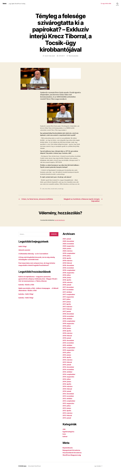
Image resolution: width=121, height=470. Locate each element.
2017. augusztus (68, 297)
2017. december (68, 287)
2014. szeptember (69, 374)
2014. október (67, 372)
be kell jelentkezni (60, 220)
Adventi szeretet (24, 250)
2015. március (67, 360)
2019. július (67, 256)
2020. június (67, 248)
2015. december (68, 340)
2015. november (68, 343)
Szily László (52, 56)
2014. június (67, 381)
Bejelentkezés (68, 448)
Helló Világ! (22, 246)
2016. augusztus (68, 323)
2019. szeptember (69, 253)
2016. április (67, 331)
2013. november (68, 396)
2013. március (67, 413)
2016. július (67, 326)
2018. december (68, 265)
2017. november (68, 289)
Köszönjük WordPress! (34, 466)
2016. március (67, 333)
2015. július (67, 352)
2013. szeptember (69, 401)
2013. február (67, 415)
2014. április (67, 384)
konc (4, 3)
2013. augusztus (68, 403)
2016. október (67, 319)
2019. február (67, 263)
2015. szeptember (69, 348)
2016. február (67, 336)
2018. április (67, 280)
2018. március (67, 282)
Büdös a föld (29, 285)
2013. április (67, 410)
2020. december (68, 241)
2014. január (67, 391)
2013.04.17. (62, 56)
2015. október (67, 345)
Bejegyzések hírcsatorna (71, 450)
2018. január (67, 285)
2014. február (67, 389)
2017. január (67, 311)
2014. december (68, 367)
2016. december (68, 314)
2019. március (67, 260)
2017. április (67, 304)
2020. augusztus (68, 246)
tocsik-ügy (60, 188)
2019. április (67, 258)
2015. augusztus (68, 350)
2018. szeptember (69, 270)
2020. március (68, 251)
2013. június (67, 408)
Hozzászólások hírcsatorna (72, 453)
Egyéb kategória (68, 432)
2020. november (68, 244)
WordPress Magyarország (72, 455)
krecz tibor (47, 188)
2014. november (68, 369)
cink (43, 188)
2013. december (68, 394)
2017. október (67, 292)
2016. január (67, 338)
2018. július (67, 275)
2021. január (67, 239)
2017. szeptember (69, 294)
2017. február (67, 309)
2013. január (67, 418)
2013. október (67, 398)
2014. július (67, 379)
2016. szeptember (69, 321)
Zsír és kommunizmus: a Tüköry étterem (32, 281)
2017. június (67, 302)
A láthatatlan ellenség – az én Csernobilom (33, 254)
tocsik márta (54, 188)
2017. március (67, 306)
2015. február (67, 362)
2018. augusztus (68, 273)
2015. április (67, 357)
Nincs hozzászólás (73, 56)
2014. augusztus (68, 377)
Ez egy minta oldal (106, 3)
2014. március (67, 386)
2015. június (67, 355)
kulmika (21, 285)
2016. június (67, 328)
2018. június (67, 277)
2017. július (66, 299)
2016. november (68, 316)
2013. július (67, 406)
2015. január (67, 365)
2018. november (68, 268)
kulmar (65, 436)
